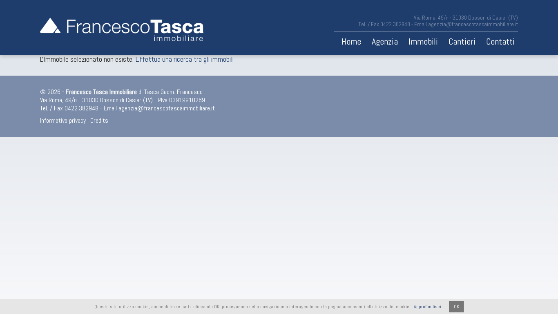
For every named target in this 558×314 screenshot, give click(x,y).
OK (456, 306)
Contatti (500, 41)
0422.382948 (395, 24)
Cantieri (462, 41)
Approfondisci (427, 306)
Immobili (423, 41)
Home (351, 41)
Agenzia (385, 41)
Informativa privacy (63, 120)
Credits (99, 120)
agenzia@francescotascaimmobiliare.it (473, 24)
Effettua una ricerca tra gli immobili (184, 59)
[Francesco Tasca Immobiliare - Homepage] (122, 27)
